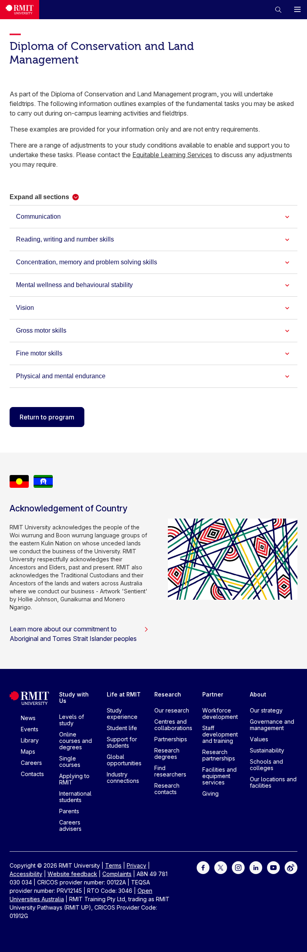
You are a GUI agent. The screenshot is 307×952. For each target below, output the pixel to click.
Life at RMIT (124, 694)
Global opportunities (124, 759)
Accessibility (26, 873)
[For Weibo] (291, 867)
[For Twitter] (220, 867)
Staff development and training (220, 734)
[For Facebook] (203, 867)
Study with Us (74, 697)
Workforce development (220, 713)
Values (259, 739)
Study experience (122, 713)
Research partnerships (218, 755)
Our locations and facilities (273, 782)
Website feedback (72, 873)
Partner (212, 694)
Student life (122, 727)
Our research (171, 710)
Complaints (117, 873)
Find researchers (170, 771)
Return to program (47, 417)
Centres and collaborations (173, 724)
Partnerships (170, 739)
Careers (31, 762)
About (258, 694)
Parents (69, 811)
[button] (278, 9)
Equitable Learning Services (172, 155)
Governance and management (272, 724)
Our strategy (266, 710)
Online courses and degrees (75, 740)
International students (75, 796)
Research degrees (166, 753)
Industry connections (123, 777)
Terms (113, 865)
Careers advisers (70, 825)
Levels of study (71, 719)
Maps (28, 751)
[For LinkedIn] (255, 867)
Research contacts (166, 788)
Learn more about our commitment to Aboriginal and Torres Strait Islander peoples (73, 634)
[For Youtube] (273, 867)
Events (29, 729)
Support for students (122, 742)
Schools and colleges (266, 764)
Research (167, 694)
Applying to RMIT (74, 779)
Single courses (69, 761)
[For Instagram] (238, 867)
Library (30, 740)
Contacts (32, 773)
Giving (210, 793)
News (28, 717)
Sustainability (267, 750)
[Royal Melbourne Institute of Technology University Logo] (19, 9)
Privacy (136, 865)
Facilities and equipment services (219, 776)
